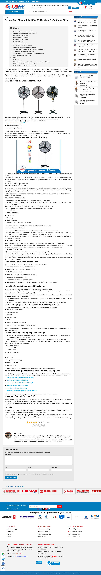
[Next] (10, 495)
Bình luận (8, 454)
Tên (6, 467)
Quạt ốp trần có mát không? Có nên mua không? (87, 31)
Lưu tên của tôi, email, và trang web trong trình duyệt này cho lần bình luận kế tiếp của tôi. (30, 474)
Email (30, 467)
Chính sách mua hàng (44, 529)
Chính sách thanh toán (44, 531)
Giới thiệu (14, 1)
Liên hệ (38, 1)
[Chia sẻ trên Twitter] (36, 425)
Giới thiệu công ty (12, 529)
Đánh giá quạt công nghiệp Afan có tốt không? (20, 382)
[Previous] (6, 495)
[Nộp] (69, 7)
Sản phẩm (21, 1)
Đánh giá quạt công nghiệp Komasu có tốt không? (21, 377)
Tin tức (33, 1)
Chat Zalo (3, 560)
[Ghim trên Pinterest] (41, 425)
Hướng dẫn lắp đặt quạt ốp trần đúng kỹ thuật (87, 26)
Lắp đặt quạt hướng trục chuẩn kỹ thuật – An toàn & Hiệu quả (86, 41)
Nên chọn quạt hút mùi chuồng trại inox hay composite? (87, 55)
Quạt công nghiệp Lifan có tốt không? (17, 385)
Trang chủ (8, 1)
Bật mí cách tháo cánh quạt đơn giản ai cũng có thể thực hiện (87, 45)
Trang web (54, 467)
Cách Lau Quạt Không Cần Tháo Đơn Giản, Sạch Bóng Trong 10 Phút (87, 50)
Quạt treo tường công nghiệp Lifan (16, 122)
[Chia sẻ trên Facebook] (33, 425)
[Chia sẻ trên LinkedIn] (44, 425)
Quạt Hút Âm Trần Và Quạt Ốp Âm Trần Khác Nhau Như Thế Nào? (86, 36)
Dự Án (27, 1)
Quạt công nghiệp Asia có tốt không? (17, 388)
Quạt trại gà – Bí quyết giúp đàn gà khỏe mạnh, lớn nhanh (87, 60)
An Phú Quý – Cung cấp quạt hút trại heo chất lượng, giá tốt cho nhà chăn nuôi (87, 66)
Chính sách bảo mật (74, 536)
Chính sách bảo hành (74, 534)
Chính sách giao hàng (75, 529)
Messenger (3, 565)
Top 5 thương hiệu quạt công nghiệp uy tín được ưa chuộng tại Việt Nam (87, 21)
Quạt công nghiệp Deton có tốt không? (17, 380)
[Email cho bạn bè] (38, 425)
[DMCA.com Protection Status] (39, 562)
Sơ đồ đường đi (42, 536)
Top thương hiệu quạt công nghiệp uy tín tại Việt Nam (22, 390)
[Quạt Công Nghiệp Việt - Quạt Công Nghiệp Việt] (16, 6)
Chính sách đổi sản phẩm (75, 531)
